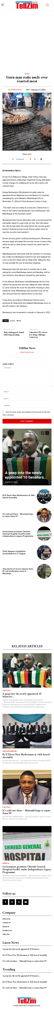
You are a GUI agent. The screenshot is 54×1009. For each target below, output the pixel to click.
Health (6, 863)
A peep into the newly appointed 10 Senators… (25, 474)
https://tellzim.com (27, 352)
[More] (41, 159)
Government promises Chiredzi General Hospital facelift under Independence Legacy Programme (18, 533)
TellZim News (16, 90)
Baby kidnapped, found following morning (14, 333)
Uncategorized (10, 751)
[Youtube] (26, 902)
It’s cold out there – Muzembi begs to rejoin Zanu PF (26, 812)
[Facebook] (5, 902)
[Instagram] (12, 902)
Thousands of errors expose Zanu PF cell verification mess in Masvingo (18, 571)
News (19, 321)
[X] (19, 902)
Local (12, 321)
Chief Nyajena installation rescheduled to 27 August (14, 552)
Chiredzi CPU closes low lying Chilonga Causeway (38, 334)
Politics (6, 690)
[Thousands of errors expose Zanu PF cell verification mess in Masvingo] (44, 571)
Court (27, 74)
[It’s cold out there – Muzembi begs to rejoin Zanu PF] (44, 515)
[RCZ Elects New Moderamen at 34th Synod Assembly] (44, 496)
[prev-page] (42, 433)
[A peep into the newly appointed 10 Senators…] (27, 457)
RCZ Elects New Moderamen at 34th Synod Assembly (26, 756)
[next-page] (47, 433)
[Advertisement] (27, 38)
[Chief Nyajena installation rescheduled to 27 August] (44, 552)
